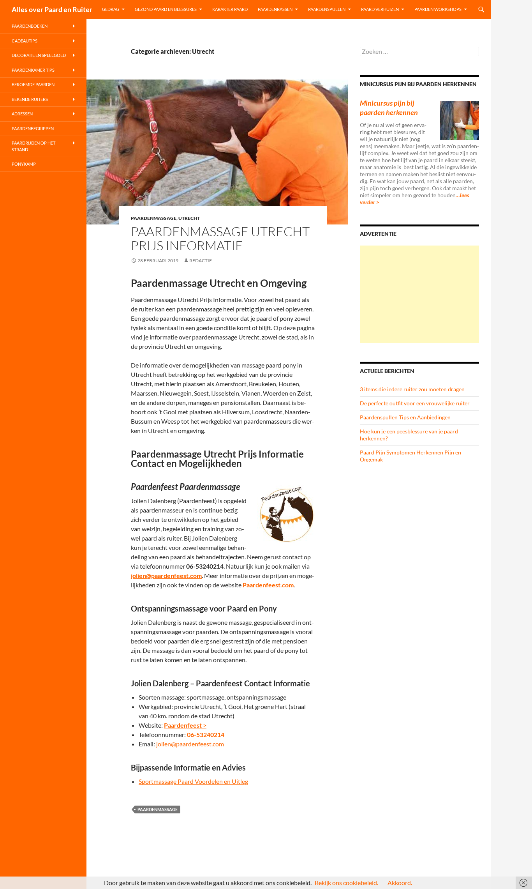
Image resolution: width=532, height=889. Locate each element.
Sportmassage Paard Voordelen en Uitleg (193, 781)
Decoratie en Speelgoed (39, 55)
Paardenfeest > (185, 725)
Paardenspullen (326, 9)
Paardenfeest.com (268, 585)
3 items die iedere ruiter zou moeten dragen (412, 389)
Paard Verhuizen (380, 9)
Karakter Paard (230, 9)
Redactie (200, 260)
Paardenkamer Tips (33, 69)
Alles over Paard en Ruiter (52, 9)
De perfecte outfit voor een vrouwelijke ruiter (415, 403)
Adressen (22, 113)
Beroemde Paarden (33, 84)
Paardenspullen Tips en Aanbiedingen (405, 417)
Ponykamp (24, 163)
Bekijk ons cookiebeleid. (346, 882)
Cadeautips (24, 40)
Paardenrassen (275, 9)
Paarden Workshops (438, 9)
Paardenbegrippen (33, 128)
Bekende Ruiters (30, 99)
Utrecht (189, 218)
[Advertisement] (419, 294)
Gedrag (110, 9)
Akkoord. (400, 882)
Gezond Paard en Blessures (166, 9)
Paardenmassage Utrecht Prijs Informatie (220, 238)
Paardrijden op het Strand (33, 146)
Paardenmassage (153, 218)
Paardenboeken (30, 25)
